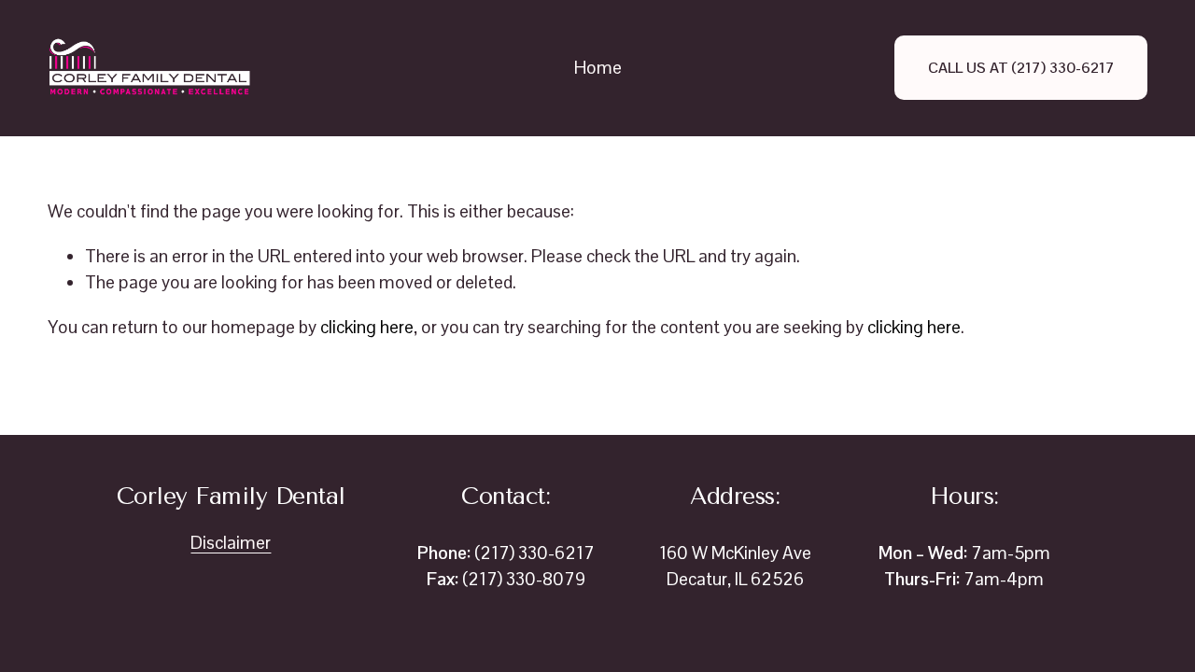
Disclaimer (230, 542)
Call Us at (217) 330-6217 (1021, 67)
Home (598, 67)
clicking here (367, 327)
